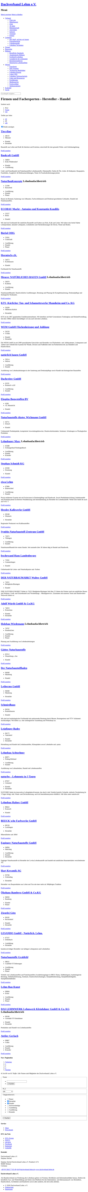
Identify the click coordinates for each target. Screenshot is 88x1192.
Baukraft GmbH (10, 155)
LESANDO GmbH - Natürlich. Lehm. (22, 933)
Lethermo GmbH (10, 686)
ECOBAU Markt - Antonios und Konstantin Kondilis (30, 209)
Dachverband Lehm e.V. (18, 4)
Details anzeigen (8, 127)
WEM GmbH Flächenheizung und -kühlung (25, 327)
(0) (8, 1169)
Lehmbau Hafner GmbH (14, 802)
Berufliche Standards (16, 53)
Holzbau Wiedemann (12, 623)
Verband (8, 18)
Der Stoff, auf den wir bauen (19, 39)
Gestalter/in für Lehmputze (18, 59)
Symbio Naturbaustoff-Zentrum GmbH (22, 531)
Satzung (12, 32)
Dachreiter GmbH (11, 378)
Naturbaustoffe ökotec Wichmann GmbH (23, 417)
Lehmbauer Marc (10, 441)
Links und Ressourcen (17, 78)
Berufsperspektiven (16, 61)
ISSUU (7, 1140)
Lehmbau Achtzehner (13, 752)
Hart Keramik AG (11, 870)
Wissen (7, 65)
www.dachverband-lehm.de (44, 1169)
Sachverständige (14, 1105)
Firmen (7, 47)
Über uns (12, 20)
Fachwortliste (14, 84)
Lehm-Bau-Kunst (10, 986)
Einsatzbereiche (14, 41)
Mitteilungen (13, 22)
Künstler (12, 1112)
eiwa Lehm (7, 481)
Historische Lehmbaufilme (18, 63)
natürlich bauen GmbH (14, 354)
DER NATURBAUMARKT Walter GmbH (24, 577)
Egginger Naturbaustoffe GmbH (18, 842)
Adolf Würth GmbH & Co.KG (18, 603)
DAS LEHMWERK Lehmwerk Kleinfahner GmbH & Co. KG (35, 1009)
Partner (11, 36)
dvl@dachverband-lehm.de (26, 1169)
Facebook (8, 1144)
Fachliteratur (13, 80)
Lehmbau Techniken (16, 45)
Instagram (8, 1146)
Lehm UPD (13, 74)
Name (7, 110)
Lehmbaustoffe (14, 43)
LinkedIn (8, 1148)
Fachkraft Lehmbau (16, 57)
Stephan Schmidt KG (12, 463)
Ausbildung (13, 1108)
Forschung (13, 66)
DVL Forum (9, 1138)
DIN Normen (14, 68)
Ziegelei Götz (8, 912)
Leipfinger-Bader (10, 728)
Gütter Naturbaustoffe (13, 649)
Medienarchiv (14, 82)
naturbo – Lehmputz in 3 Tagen (18, 776)
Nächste (8, 1070)
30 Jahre (12, 26)
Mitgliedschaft (14, 28)
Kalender (8, 88)
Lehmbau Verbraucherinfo (18, 76)
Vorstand (12, 34)
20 (6, 119)
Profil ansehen (6, 151)
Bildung (8, 51)
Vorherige (8, 1062)
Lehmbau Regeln (15, 72)
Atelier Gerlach (9, 1035)
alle (6, 123)
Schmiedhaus (8, 704)
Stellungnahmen (14, 86)
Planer (11, 1099)
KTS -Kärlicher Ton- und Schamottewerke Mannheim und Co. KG (38, 303)
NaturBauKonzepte (11, 181)
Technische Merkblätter (17, 70)
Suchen (11, 1084)
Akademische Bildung (17, 55)
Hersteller (12, 1101)
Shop (7, 1128)
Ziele (11, 24)
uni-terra (8, 1142)
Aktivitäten (13, 30)
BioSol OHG (8, 233)
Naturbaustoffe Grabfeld (14, 957)
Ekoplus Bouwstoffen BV (14, 399)
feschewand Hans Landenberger (18, 555)
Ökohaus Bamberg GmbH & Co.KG (21, 892)
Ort (6, 112)
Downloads (9, 1130)
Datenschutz (9, 1187)
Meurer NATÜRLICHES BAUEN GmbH (23, 277)
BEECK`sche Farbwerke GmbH (19, 820)
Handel (11, 1103)
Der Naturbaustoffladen (14, 668)
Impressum (9, 1189)
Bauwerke (8, 49)
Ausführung (13, 1110)
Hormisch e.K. (9, 255)
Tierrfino (6, 131)
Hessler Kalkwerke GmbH (15, 509)
